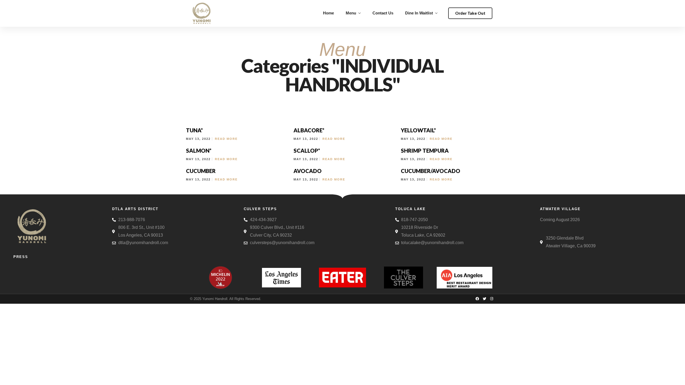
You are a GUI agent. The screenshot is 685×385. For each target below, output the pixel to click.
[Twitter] (484, 298)
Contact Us (382, 13)
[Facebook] (477, 298)
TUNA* (194, 130)
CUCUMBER (201, 171)
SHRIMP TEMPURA (425, 150)
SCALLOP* (307, 150)
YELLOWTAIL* (418, 130)
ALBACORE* (309, 130)
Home (328, 13)
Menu (351, 13)
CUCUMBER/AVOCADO (430, 171)
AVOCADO (308, 171)
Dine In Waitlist (419, 13)
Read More (226, 138)
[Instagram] (491, 298)
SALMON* (198, 150)
